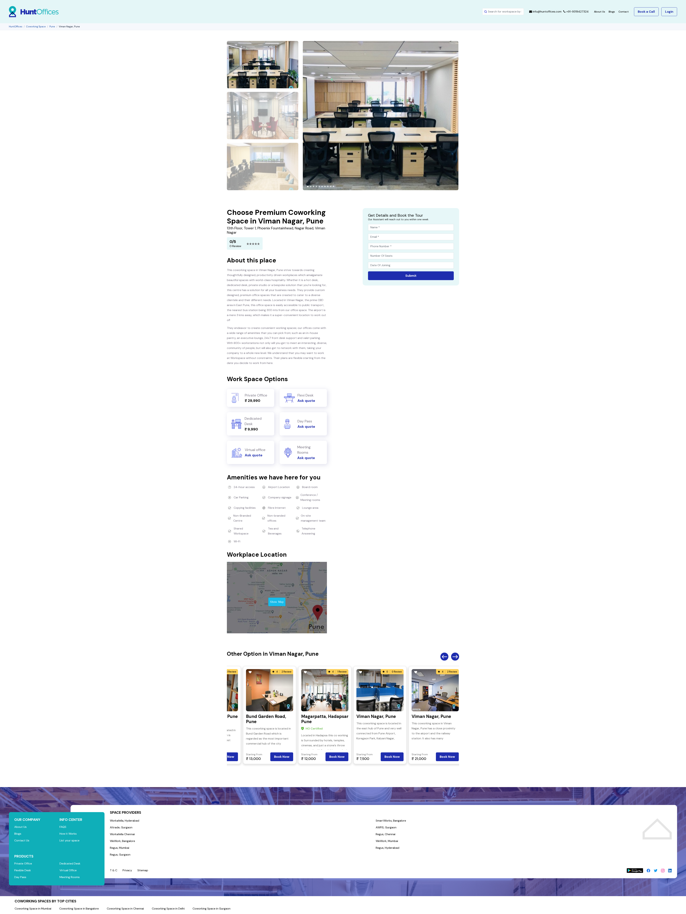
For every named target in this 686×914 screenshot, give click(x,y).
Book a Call (646, 11)
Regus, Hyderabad (387, 848)
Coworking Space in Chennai (125, 908)
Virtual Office (68, 870)
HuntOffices (15, 26)
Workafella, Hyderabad (124, 820)
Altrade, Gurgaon (121, 827)
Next (455, 657)
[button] (308, 186)
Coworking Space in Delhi (168, 908)
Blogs (612, 11)
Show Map (277, 601)
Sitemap (142, 870)
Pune (52, 26)
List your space (69, 840)
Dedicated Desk (69, 863)
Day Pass (20, 877)
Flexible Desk (22, 870)
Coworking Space (36, 26)
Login (669, 11)
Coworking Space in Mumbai (33, 908)
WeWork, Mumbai (387, 841)
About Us (599, 11)
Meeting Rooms (69, 877)
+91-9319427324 (577, 11)
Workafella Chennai (122, 834)
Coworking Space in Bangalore (79, 908)
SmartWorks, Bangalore (391, 820)
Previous (444, 657)
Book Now (281, 757)
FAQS (62, 827)
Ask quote (306, 400)
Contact (623, 11)
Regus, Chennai (385, 834)
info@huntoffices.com (546, 11)
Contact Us (21, 840)
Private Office (23, 863)
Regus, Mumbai (119, 848)
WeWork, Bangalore (122, 841)
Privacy (127, 870)
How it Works (68, 834)
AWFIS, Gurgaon (386, 827)
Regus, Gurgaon (120, 854)
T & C (113, 870)
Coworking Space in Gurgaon (211, 908)
